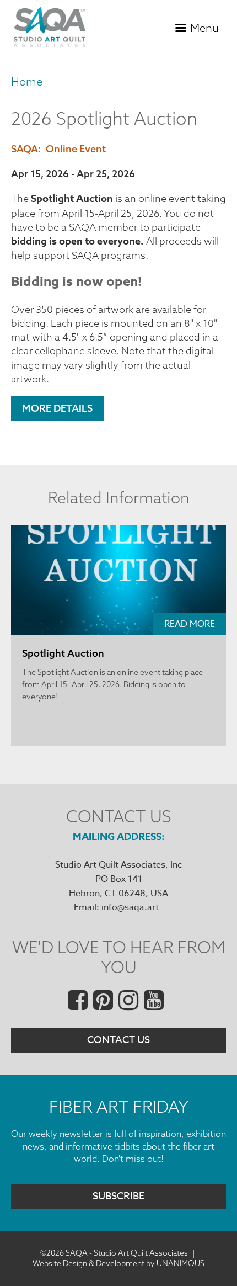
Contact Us (118, 1040)
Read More (189, 624)
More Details (57, 408)
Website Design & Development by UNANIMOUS (118, 1263)
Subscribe (118, 1196)
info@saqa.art (130, 907)
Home (26, 81)
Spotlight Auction (63, 653)
